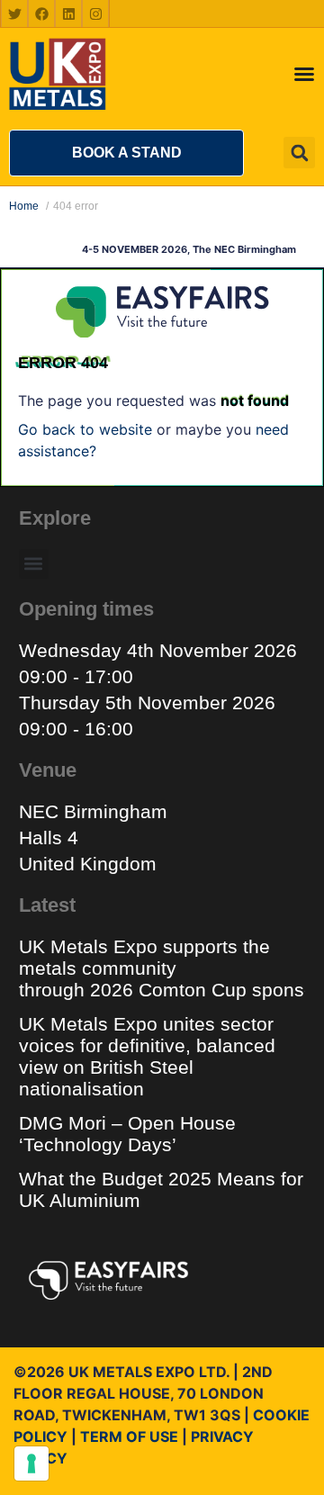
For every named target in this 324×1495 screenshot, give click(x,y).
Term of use (129, 1436)
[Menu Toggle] (304, 74)
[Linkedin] (68, 13)
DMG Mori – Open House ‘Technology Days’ (127, 1133)
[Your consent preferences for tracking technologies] (31, 1463)
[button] (126, 153)
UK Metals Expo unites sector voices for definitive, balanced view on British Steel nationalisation (147, 1056)
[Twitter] (14, 13)
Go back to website (85, 429)
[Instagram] (95, 13)
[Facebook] (41, 13)
